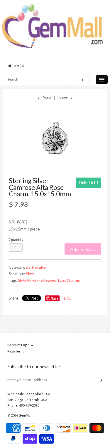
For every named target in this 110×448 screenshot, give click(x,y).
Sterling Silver (36, 267)
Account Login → (20, 344)
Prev (46, 97)
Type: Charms (68, 280)
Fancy (66, 298)
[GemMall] (55, 5)
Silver (30, 274)
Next (64, 97)
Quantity (16, 240)
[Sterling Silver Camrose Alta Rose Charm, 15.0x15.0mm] (55, 139)
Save (54, 298)
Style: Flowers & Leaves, (37, 280)
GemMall (25, 415)
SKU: (18, 222)
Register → (16, 351)
